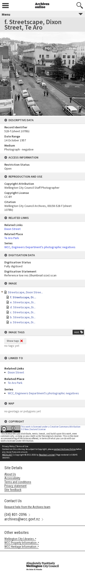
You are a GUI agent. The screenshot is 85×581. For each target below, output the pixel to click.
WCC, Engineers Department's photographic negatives (43, 393)
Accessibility (12, 478)
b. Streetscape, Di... (23, 317)
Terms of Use (22, 446)
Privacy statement (15, 486)
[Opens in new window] (42, 554)
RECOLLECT (7, 454)
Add (76, 332)
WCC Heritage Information (20, 546)
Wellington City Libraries (19, 539)
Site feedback (12, 490)
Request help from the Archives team (27, 507)
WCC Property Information (20, 543)
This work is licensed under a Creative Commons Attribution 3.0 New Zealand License (50, 428)
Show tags (13, 340)
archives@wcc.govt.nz (22, 519)
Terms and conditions (17, 482)
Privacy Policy (8, 446)
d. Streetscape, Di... (23, 307)
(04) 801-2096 (15, 514)
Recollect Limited (47, 454)
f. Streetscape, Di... (23, 297)
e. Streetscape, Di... (23, 302)
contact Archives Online (65, 449)
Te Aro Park (15, 383)
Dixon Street (16, 372)
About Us (10, 474)
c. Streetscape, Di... (22, 312)
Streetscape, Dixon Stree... (25, 292)
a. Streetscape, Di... (22, 322)
